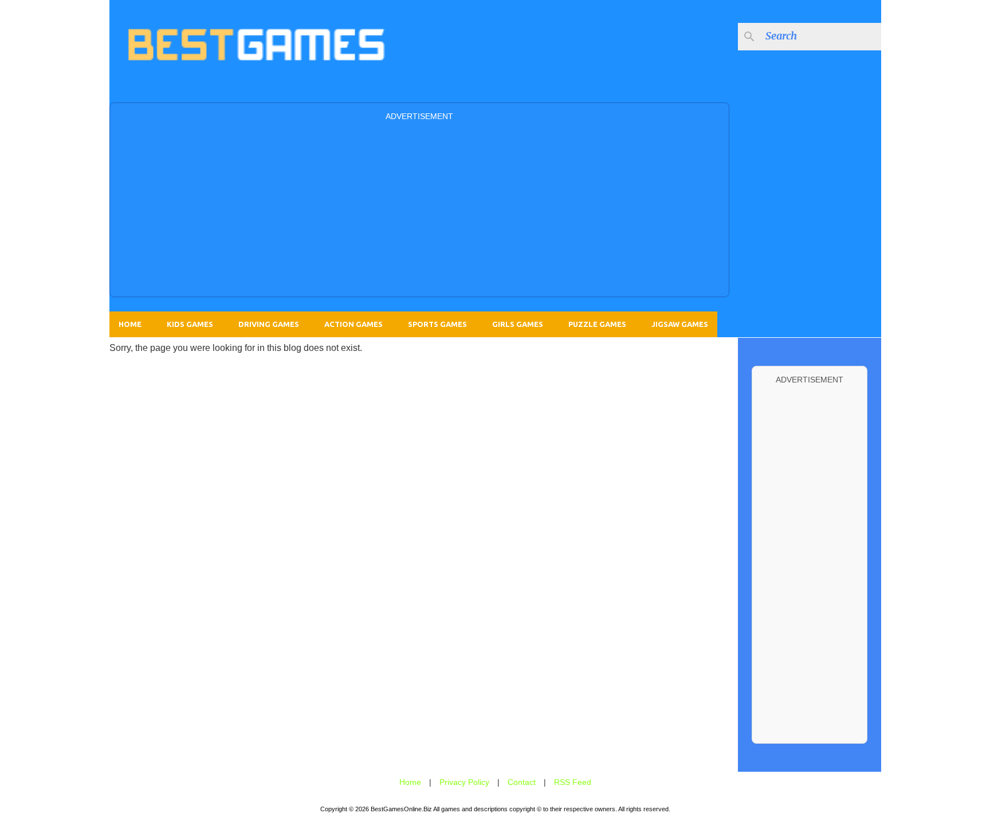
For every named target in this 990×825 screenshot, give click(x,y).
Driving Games (268, 324)
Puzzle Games (597, 324)
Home (130, 324)
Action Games (353, 324)
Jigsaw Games (679, 324)
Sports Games (437, 324)
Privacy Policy (464, 782)
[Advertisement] (419, 208)
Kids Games (190, 324)
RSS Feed (572, 782)
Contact (522, 782)
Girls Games (517, 324)
